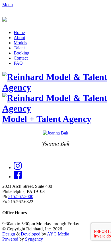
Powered (10, 239)
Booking (21, 53)
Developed (30, 234)
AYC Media (58, 234)
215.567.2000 (20, 196)
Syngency (34, 239)
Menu (7, 4)
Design (8, 234)
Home (19, 32)
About (19, 37)
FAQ (18, 63)
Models (20, 42)
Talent (19, 47)
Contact (21, 58)
